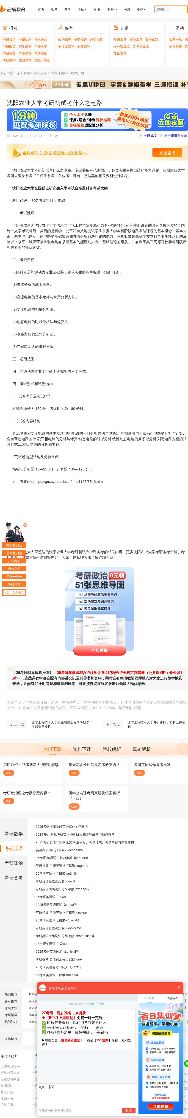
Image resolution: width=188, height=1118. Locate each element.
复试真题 (120, 53)
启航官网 (23, 73)
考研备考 (40, 73)
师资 (97, 9)
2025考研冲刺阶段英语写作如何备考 (62, 826)
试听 (8, 773)
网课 (127, 9)
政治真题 (136, 39)
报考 (54, 9)
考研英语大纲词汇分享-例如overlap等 (62, 889)
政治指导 (64, 39)
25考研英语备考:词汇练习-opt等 (58, 967)
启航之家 (6, 1104)
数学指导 (96, 39)
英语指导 (80, 39)
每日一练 (175, 39)
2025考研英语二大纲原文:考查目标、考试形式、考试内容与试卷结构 (85, 842)
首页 (41, 9)
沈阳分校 (6, 1098)
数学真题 (151, 39)
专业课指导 (66, 46)
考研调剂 (9, 60)
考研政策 (9, 46)
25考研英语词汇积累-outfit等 (56, 873)
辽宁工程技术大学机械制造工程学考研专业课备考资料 (60, 724)
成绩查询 (25, 60)
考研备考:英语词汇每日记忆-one (59, 959)
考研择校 (150, 135)
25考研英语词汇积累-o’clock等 (57, 920)
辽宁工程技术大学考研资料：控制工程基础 (156, 724)
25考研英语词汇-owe (51, 897)
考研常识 (9, 39)
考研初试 (25, 53)
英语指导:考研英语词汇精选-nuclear (61, 912)
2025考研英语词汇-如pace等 (56, 904)
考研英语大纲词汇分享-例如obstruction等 (65, 936)
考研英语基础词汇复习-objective (59, 928)
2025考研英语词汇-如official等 (57, 951)
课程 (111, 9)
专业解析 (175, 46)
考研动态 (25, 39)
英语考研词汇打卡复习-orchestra (59, 850)
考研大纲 (40, 46)
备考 (67, 9)
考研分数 (9, 53)
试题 (37, 60)
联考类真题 (141, 46)
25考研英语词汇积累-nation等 (57, 975)
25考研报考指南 (175, 135)
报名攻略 (40, 39)
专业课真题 (122, 46)
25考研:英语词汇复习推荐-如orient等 (62, 858)
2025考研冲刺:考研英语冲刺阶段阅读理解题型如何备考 (75, 834)
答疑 (46, 60)
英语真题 (120, 39)
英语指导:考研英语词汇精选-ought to (62, 865)
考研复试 (40, 53)
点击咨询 (167, 152)
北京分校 (34, 1015)
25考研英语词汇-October (54, 943)
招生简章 (25, 46)
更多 (140, 9)
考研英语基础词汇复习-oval (55, 881)
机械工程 (77, 73)
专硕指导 (83, 46)
